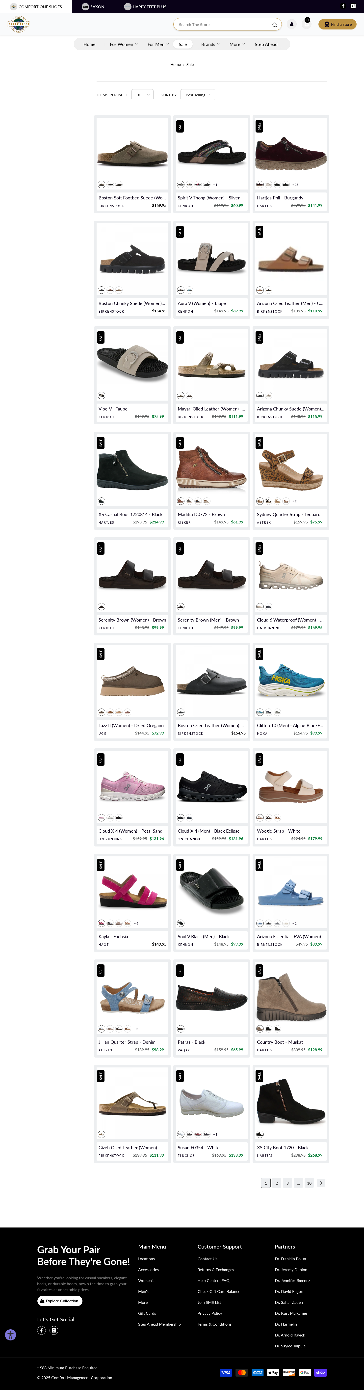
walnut (127, 1029)
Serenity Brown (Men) (208, 620)
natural (277, 501)
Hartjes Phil (280, 197)
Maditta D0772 (201, 514)
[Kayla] (132, 892)
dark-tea (110, 290)
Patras (191, 1042)
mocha (119, 184)
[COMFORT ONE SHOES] (23, 24)
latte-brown (127, 923)
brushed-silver (110, 1029)
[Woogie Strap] (291, 787)
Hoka (262, 734)
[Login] (292, 24)
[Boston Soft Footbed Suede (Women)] (132, 154)
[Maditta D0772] (212, 470)
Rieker (184, 522)
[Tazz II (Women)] (132, 681)
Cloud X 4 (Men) (209, 831)
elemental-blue (260, 923)
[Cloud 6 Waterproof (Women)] (291, 576)
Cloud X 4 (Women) (130, 831)
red (198, 1134)
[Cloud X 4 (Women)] (132, 787)
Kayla (113, 936)
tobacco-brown (180, 395)
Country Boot (280, 1042)
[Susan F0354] (212, 1103)
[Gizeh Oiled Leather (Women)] (132, 1103)
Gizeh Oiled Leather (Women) (132, 1147)
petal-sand (101, 817)
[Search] (227, 24)
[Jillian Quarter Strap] (132, 998)
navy (206, 1134)
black (110, 184)
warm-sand (268, 395)
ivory (110, 817)
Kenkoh (185, 206)
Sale (190, 64)
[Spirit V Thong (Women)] (212, 154)
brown (180, 501)
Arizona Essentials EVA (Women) (291, 936)
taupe (101, 184)
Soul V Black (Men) (204, 936)
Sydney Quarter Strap (288, 514)
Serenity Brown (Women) (132, 620)
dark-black (277, 184)
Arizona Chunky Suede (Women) (291, 408)
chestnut (110, 712)
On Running (269, 628)
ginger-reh (206, 501)
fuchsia (101, 923)
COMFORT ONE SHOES (40, 6)
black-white (189, 184)
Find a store (341, 24)
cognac (260, 290)
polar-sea (110, 923)
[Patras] (212, 998)
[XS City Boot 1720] (291, 1103)
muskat (260, 1029)
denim (101, 1029)
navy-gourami (189, 817)
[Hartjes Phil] (291, 154)
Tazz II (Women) (131, 725)
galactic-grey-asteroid (277, 712)
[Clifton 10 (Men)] (291, 681)
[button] (142, 94)
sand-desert (260, 606)
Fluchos (186, 1156)
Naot (104, 945)
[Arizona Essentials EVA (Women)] (291, 892)
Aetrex (264, 522)
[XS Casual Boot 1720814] (132, 470)
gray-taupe (119, 290)
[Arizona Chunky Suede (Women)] (291, 365)
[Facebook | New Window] (343, 6)
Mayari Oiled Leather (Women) (212, 408)
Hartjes (265, 206)
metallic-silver (277, 923)
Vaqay (184, 1050)
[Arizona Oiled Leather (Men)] (291, 259)
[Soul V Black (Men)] (212, 892)
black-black (260, 395)
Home (175, 64)
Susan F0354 (199, 1147)
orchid (198, 184)
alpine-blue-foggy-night (260, 712)
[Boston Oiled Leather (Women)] (212, 681)
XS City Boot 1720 (283, 1147)
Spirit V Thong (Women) (209, 197)
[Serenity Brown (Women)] (132, 576)
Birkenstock (111, 206)
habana (268, 290)
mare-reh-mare (198, 501)
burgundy (260, 184)
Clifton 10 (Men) (291, 725)
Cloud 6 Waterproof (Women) (291, 620)
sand (119, 712)
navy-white (268, 712)
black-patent (286, 184)
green (189, 501)
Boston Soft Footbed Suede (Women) (132, 197)
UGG (103, 734)
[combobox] (222, 24)
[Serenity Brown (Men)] (212, 576)
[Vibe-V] (132, 365)
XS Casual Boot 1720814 (130, 514)
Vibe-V (113, 408)
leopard (260, 501)
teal (189, 290)
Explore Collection (62, 1300)
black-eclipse (119, 817)
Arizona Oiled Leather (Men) (291, 303)
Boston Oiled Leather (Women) (212, 725)
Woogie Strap (279, 831)
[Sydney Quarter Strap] (291, 470)
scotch (286, 501)
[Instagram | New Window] (353, 6)
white (268, 184)
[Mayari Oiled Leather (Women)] (212, 365)
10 (309, 1183)
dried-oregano (101, 712)
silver (180, 184)
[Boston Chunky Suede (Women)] (132, 259)
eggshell (286, 923)
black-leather (277, 1029)
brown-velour (277, 817)
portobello (127, 712)
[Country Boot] (291, 998)
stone (119, 923)
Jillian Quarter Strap (127, 1042)
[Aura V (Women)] (212, 259)
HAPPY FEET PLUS (149, 6)
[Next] (321, 1182)
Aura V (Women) (202, 303)
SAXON (97, 6)
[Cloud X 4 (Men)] (212, 787)
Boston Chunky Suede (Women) (132, 303)
